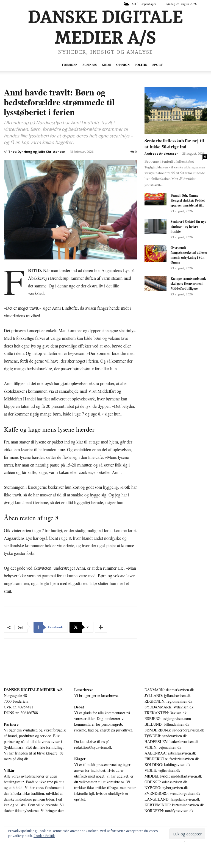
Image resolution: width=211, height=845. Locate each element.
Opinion (123, 65)
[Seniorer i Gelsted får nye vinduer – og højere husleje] (155, 226)
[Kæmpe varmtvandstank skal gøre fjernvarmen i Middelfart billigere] (155, 283)
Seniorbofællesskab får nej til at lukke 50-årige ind (174, 143)
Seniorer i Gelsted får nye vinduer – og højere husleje (188, 226)
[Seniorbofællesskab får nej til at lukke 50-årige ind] (176, 110)
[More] (101, 627)
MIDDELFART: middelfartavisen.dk (173, 776)
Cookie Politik (44, 835)
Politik (141, 65)
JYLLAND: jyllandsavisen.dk (168, 695)
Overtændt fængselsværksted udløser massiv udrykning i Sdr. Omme (189, 255)
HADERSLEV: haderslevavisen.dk (172, 741)
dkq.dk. (23, 758)
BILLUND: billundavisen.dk (167, 724)
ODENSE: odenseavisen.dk (166, 781)
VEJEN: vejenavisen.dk (163, 747)
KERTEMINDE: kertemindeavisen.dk (174, 804)
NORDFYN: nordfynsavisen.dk (169, 810)
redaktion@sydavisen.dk (93, 747)
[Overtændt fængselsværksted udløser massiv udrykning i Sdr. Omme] (155, 253)
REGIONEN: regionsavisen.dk (168, 701)
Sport (157, 65)
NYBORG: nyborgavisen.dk (166, 787)
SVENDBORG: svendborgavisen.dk (172, 793)
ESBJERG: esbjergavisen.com (168, 718)
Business (89, 65)
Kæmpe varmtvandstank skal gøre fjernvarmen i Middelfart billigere (188, 283)
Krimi (106, 65)
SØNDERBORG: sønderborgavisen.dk (174, 730)
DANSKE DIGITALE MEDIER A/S (33, 690)
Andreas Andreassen (162, 153)
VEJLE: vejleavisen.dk (162, 770)
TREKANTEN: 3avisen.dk (166, 712)
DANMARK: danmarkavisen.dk (169, 689)
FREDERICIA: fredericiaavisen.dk (172, 758)
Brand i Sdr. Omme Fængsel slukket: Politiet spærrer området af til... (188, 200)
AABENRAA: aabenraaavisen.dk (170, 753)
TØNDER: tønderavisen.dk (166, 735)
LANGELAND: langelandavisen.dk (172, 799)
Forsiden (69, 65)
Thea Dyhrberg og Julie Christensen (36, 151)
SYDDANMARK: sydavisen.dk (169, 707)
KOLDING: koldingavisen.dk (167, 764)
